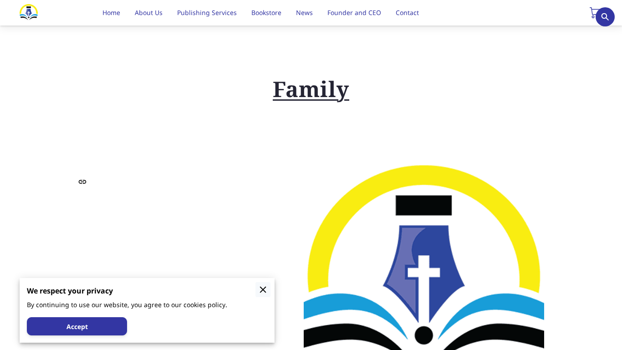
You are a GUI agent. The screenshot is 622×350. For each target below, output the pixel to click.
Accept (77, 326)
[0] (595, 12)
